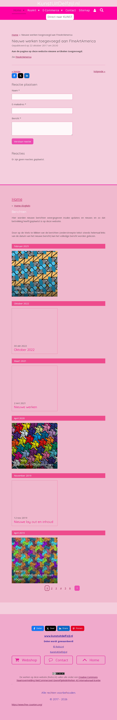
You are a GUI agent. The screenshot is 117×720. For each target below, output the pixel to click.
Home (15, 34)
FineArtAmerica (23, 56)
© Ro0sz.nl (58, 646)
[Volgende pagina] (77, 588)
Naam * (16, 90)
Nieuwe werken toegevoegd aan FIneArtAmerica (46, 34)
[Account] (94, 10)
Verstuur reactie (22, 141)
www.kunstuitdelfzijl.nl (58, 636)
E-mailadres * (19, 104)
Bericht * (16, 118)
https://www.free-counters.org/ (27, 704)
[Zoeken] (101, 10)
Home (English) (22, 205)
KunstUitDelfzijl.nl (58, 651)
